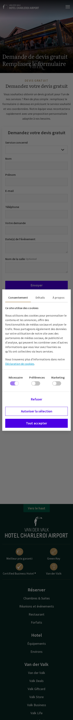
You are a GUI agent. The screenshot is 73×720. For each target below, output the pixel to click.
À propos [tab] (58, 297)
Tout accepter (36, 423)
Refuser (36, 399)
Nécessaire (16, 377)
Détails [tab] (40, 297)
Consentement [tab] (18, 297)
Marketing (58, 377)
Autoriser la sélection (36, 411)
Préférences (37, 377)
